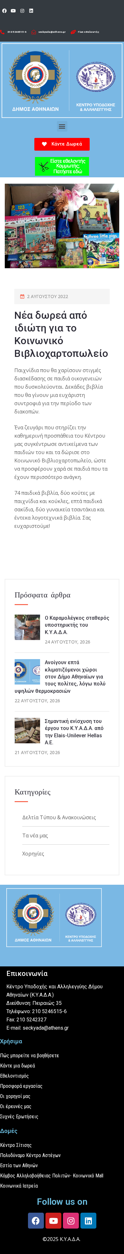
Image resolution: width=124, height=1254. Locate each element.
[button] (62, 126)
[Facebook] (4, 10)
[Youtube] (13, 10)
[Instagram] (22, 10)
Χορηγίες (33, 853)
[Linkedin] (31, 10)
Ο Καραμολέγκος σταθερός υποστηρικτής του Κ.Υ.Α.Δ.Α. (77, 625)
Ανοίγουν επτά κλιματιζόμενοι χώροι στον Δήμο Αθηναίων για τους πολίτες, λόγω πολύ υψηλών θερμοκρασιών (60, 676)
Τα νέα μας (35, 835)
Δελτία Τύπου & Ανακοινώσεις (59, 817)
